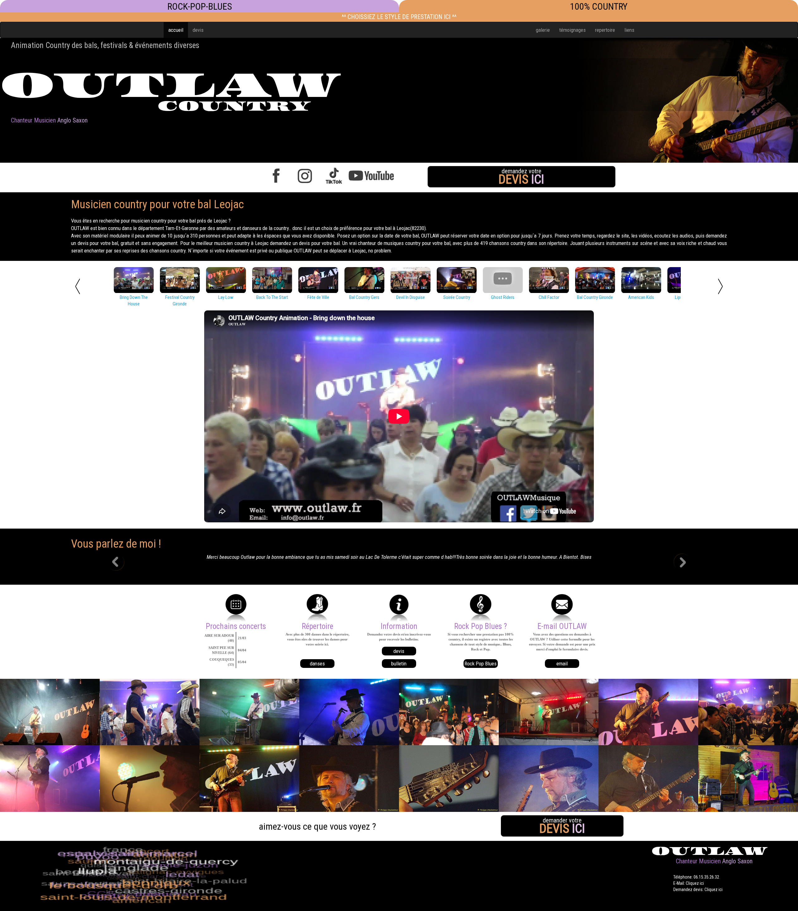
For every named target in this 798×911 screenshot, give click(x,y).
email (562, 663)
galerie (543, 30)
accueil (175, 30)
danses (317, 663)
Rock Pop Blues (480, 663)
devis (198, 30)
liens (629, 30)
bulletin (398, 663)
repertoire (605, 30)
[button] (120, 563)
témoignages (572, 30)
